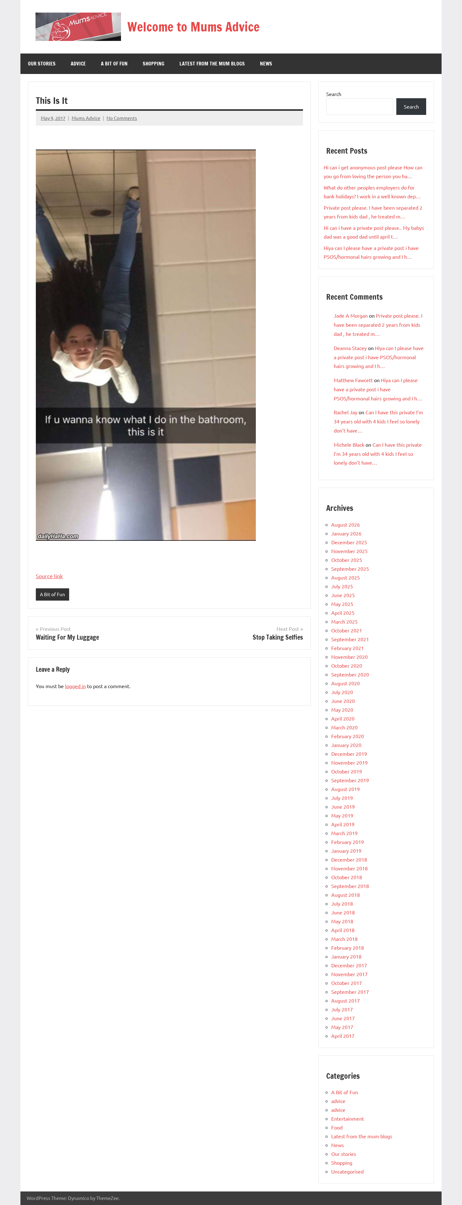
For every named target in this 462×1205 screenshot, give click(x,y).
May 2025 (342, 604)
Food (337, 1127)
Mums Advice (86, 118)
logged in (75, 686)
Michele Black (349, 444)
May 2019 (342, 815)
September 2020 (350, 674)
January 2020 (346, 745)
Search (333, 94)
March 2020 (344, 727)
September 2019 (350, 780)
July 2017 (342, 1009)
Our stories (42, 63)
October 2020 (346, 665)
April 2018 (343, 930)
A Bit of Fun (114, 63)
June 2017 (343, 1018)
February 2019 (347, 842)
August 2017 (345, 1000)
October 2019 (346, 771)
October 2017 (346, 983)
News (266, 63)
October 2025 (346, 560)
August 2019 (345, 789)
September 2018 (350, 886)
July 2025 (342, 586)
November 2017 (349, 974)
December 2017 (349, 965)
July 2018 (342, 903)
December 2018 (349, 859)
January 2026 (346, 533)
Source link (49, 576)
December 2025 (349, 542)
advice (78, 63)
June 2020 (343, 701)
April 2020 (343, 718)
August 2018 (345, 894)
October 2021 (346, 630)
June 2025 (343, 595)
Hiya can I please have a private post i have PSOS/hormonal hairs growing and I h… (379, 357)
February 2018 (347, 947)
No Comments (122, 118)
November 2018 (349, 868)
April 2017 (343, 1035)
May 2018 (342, 921)
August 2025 (345, 577)
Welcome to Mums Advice (193, 27)
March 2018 (344, 939)
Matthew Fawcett (353, 380)
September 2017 (350, 991)
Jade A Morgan (351, 315)
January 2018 (346, 956)
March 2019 (344, 833)
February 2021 (347, 648)
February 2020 (347, 736)
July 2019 (342, 798)
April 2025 (343, 612)
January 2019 (346, 850)
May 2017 (342, 1027)
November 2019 (349, 762)
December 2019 (349, 753)
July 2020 (342, 692)
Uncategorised (347, 1171)
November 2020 (349, 656)
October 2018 (346, 877)
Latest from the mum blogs (212, 63)
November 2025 (349, 551)
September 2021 (350, 639)
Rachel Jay (345, 412)
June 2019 (343, 806)
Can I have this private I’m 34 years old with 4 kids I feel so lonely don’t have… (378, 421)
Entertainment (347, 1118)
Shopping (153, 63)
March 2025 (344, 621)
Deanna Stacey (350, 348)
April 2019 (343, 824)
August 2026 (345, 524)
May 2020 (342, 709)
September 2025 (350, 568)
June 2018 (343, 912)
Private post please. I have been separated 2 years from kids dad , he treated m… (378, 324)
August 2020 (345, 683)
